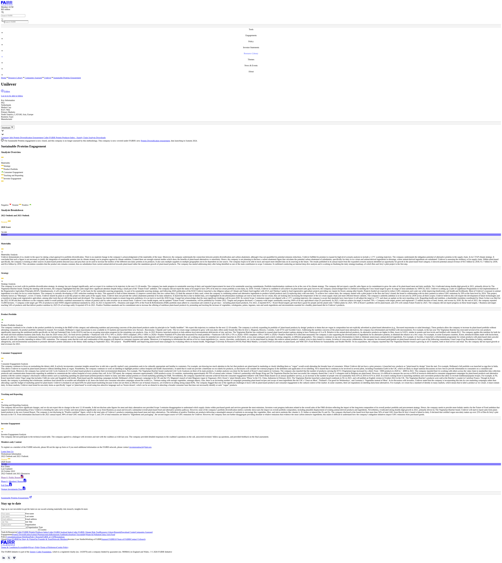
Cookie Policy (62, 547)
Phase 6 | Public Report (11, 477)
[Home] (7, 5)
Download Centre (128, 532)
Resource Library (15, 78)
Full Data (5, 485)
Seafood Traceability (77, 534)
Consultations (12, 537)
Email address (31, 519)
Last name (29, 516)
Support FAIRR (108, 539)
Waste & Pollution (93, 534)
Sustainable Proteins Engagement (67, 78)
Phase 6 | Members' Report (12, 481)
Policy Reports (36, 537)
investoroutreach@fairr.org (140, 447)
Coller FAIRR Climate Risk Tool (86, 532)
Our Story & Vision (26, 539)
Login (4, 451)
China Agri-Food (108, 534)
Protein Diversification (21, 534)
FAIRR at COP (48, 537)
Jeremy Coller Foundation (40, 552)
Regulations (60, 537)
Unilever (47, 78)
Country (43, 530)
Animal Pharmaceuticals (41, 534)
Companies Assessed (33, 78)
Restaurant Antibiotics (60, 534)
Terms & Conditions (9, 547)
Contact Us (135, 539)
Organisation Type (35, 527)
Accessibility (23, 547)
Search (143, 539)
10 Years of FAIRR (123, 539)
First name (29, 513)
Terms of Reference (48, 547)
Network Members (60, 539)
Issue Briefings (24, 537)
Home (3, 78)
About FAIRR (12, 539)
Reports (117, 532)
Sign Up (10, 451)
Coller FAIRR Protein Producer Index (32, 532)
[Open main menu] (2, 18)
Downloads (6, 128)
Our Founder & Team (43, 539)
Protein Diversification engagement (155, 141)
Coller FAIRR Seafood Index (60, 532)
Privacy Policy (34, 547)
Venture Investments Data (12, 489)
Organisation (30, 524)
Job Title (28, 522)
